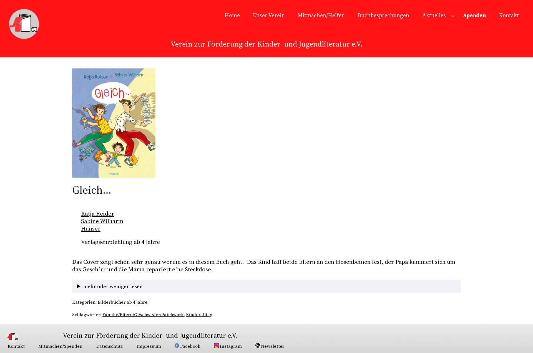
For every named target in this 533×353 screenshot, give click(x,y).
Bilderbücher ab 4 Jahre (122, 302)
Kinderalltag (199, 314)
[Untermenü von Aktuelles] (453, 15)
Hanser (90, 228)
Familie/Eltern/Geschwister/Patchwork (143, 314)
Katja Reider (97, 213)
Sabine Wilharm (102, 221)
